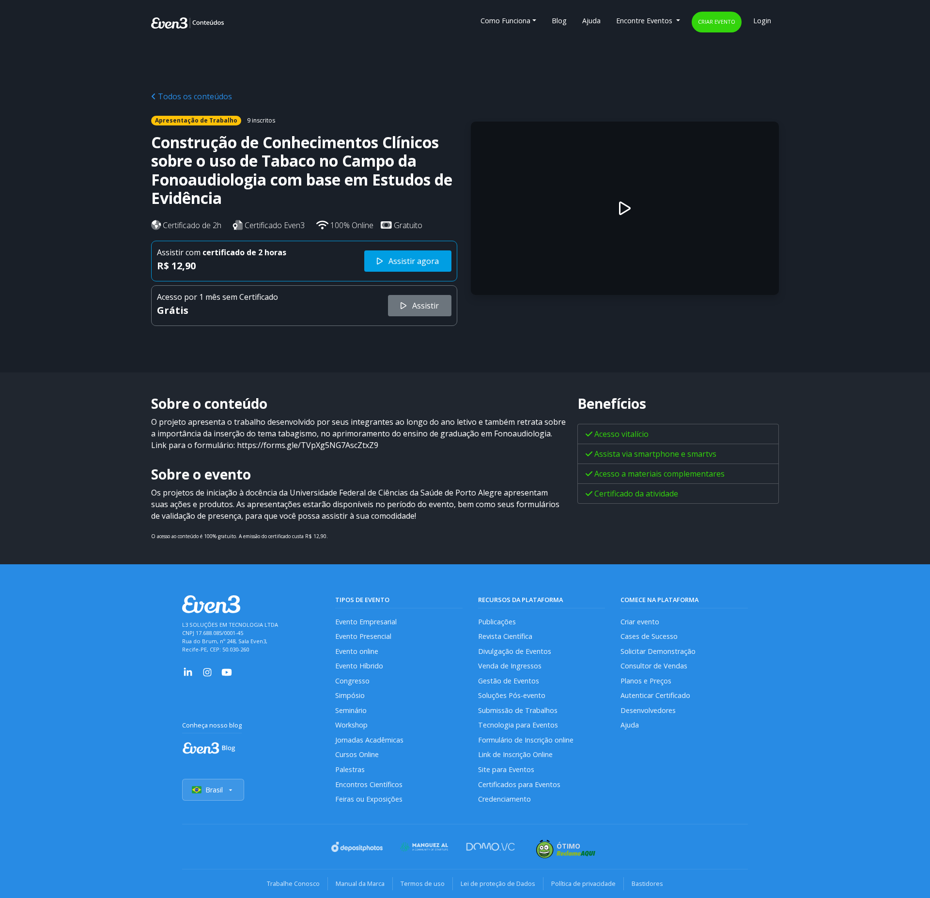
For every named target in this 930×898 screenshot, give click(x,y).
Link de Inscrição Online (515, 754)
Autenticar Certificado (655, 695)
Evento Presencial (363, 636)
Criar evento (716, 21)
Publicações (497, 621)
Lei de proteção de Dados (498, 883)
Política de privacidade (583, 883)
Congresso (352, 680)
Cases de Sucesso (649, 636)
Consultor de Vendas (653, 665)
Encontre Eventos (645, 20)
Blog (559, 20)
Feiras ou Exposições (369, 799)
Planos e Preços (645, 680)
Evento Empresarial (366, 621)
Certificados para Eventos (519, 784)
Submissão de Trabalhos (518, 710)
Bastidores (647, 883)
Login (762, 20)
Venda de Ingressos (510, 665)
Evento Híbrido (359, 665)
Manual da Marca (360, 883)
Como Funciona (505, 20)
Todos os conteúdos (194, 96)
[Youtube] (226, 671)
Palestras (350, 769)
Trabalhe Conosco (293, 883)
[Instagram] (207, 671)
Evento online (356, 651)
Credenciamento (504, 799)
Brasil (214, 789)
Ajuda (591, 20)
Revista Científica (505, 636)
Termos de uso (423, 883)
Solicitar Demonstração (658, 651)
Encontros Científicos (369, 784)
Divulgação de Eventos (514, 651)
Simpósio (350, 695)
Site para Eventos (506, 769)
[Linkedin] (188, 671)
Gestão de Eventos (508, 680)
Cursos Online (357, 754)
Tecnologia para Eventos (518, 724)
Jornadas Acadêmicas (369, 739)
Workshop (351, 724)
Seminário (351, 710)
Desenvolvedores (648, 710)
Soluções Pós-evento (511, 695)
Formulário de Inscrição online (526, 739)
